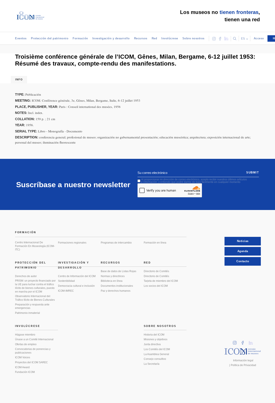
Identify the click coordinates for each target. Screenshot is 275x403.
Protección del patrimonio (50, 38)
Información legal (243, 360)
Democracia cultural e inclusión (76, 285)
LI (252, 341)
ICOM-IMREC (66, 290)
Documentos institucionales (117, 285)
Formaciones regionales (72, 242)
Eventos (21, 38)
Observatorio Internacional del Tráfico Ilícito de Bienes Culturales (35, 298)
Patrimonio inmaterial (27, 312)
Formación (80, 38)
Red (154, 38)
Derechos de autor (26, 276)
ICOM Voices (22, 357)
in (236, 341)
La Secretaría (151, 363)
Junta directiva (152, 344)
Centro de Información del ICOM (77, 276)
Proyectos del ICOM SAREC (31, 362)
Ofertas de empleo (26, 344)
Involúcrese (169, 38)
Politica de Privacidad (243, 365)
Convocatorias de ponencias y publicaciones (32, 351)
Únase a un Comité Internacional (34, 339)
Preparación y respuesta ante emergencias (32, 306)
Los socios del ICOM (156, 285)
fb (244, 341)
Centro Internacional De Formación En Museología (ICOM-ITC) (35, 246)
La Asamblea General (156, 354)
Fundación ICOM (25, 372)
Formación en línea (155, 242)
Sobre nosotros (193, 38)
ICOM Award (22, 367)
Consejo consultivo (155, 358)
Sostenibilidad (66, 280)
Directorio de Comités (156, 271)
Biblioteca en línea (111, 280)
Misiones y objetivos (155, 339)
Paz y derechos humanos (115, 290)
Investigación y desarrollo (111, 38)
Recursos (140, 38)
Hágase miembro (25, 334)
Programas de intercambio (116, 242)
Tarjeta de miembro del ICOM (161, 280)
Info (19, 79)
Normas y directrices (113, 276)
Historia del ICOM (154, 334)
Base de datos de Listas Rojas (118, 271)
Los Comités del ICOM (157, 349)
